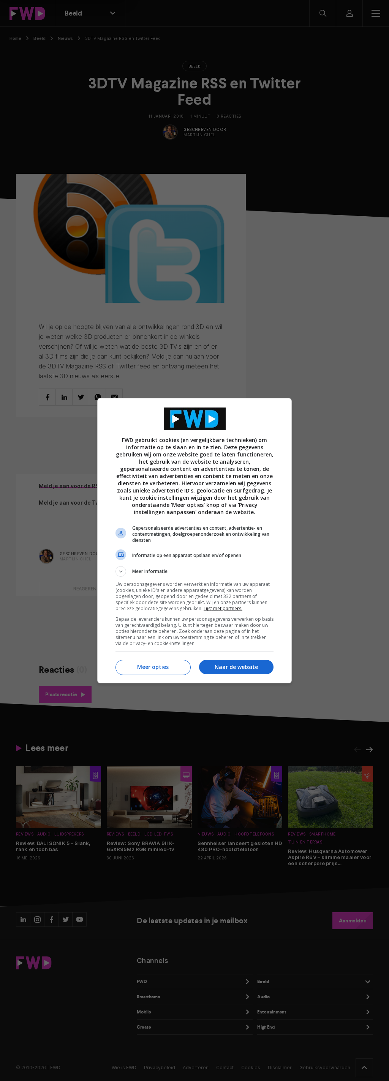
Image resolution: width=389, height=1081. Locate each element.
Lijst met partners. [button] (223, 608)
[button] (194, 571)
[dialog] (194, 540)
